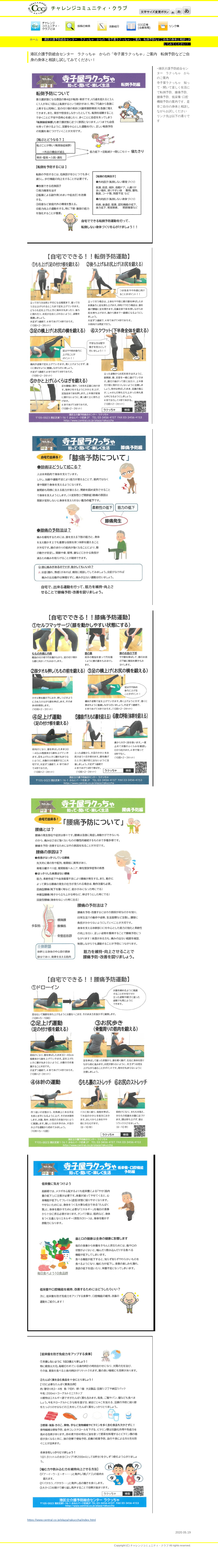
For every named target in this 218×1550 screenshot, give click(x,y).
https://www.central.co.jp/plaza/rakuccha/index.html (61, 1520)
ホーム (34, 39)
